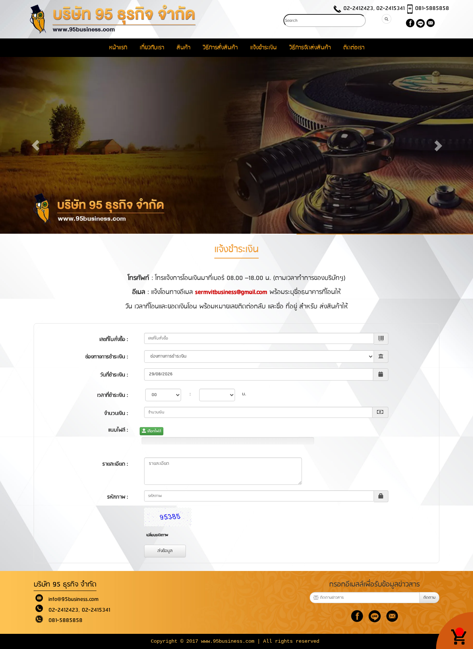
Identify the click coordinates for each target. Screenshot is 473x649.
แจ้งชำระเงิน (263, 48)
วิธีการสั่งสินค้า (220, 48)
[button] (35, 145)
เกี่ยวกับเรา (152, 48)
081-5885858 (432, 8)
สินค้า (183, 48)
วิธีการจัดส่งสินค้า (310, 48)
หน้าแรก (118, 48)
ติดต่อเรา (353, 48)
